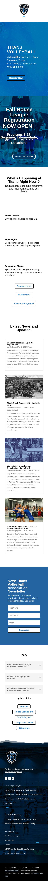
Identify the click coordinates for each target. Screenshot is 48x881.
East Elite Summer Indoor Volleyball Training (20, 824)
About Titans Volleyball (12, 836)
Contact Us (24, 728)
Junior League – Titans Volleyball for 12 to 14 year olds (23, 794)
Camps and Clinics (14, 266)
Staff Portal (8, 803)
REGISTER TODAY (24, 156)
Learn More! (24, 295)
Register (24, 706)
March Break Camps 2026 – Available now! (23, 404)
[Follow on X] (9, 778)
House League (12, 215)
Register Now (16, 78)
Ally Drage (13, 347)
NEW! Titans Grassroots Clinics (15, 853)
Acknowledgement (11, 871)
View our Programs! (24, 303)
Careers (7, 845)
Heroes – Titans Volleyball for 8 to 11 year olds (20, 790)
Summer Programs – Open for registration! (20, 344)
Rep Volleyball (24, 717)
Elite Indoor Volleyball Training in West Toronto (20, 819)
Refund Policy (9, 840)
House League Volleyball (13, 786)
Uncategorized (12, 410)
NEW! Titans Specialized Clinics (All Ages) (19, 849)
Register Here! (24, 286)
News (30, 347)
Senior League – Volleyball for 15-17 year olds (20, 799)
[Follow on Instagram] (13, 778)
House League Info (24, 712)
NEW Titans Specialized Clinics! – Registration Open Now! (22, 527)
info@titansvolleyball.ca (13, 772)
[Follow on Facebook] (6, 778)
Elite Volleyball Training (13, 815)
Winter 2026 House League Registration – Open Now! (19, 467)
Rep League (11, 239)
